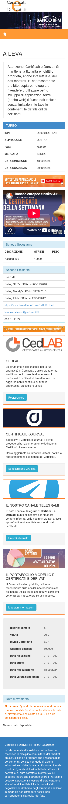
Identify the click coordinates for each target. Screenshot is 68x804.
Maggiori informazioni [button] (21, 607)
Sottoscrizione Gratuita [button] (22, 468)
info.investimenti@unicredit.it (22, 312)
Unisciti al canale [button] (18, 538)
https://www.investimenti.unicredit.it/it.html (29, 305)
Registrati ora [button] (16, 397)
